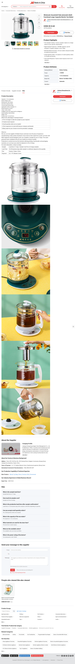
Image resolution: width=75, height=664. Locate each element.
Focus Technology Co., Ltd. (27, 660)
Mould (11, 474)
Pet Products (40, 614)
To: (9, 554)
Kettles (14, 634)
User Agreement (45, 660)
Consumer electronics (60, 614)
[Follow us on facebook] (62, 655)
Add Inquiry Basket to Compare (22, 48)
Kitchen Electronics (21, 10)
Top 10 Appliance (23, 648)
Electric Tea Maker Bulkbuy (36, 648)
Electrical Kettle (6, 634)
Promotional (33, 474)
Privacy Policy (60, 660)
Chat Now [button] (67, 32)
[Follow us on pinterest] (70, 655)
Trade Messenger (24, 655)
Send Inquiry (51, 32)
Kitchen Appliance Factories (41, 641)
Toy (14, 474)
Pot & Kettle (21, 634)
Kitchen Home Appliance (24, 645)
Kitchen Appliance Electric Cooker (40, 645)
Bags (17, 474)
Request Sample (68, 36)
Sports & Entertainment (61, 616)
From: (8, 550)
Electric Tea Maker (32, 10)
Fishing (21, 614)
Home (2, 10)
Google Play (14, 655)
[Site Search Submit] (54, 6)
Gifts (28, 474)
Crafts (57, 619)
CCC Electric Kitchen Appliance (9, 648)
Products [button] (15, 6)
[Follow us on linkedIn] (73, 655)
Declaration (53, 660)
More (2, 651)
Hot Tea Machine (31, 634)
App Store (5, 655)
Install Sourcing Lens (38, 655)
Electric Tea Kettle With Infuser (60, 634)
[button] (2, 2)
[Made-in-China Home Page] (37, 2)
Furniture (24, 474)
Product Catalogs (22, 611)
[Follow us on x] (64, 655)
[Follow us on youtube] (68, 655)
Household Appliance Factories (25, 641)
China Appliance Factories (8, 641)
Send (12, 570)
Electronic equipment (24, 616)
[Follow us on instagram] (66, 655)
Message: (7, 557)
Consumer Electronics (11, 10)
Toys (20, 619)
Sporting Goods (5, 614)
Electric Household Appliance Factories (59, 641)
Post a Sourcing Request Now (17, 572)
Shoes (20, 474)
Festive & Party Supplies (6, 616)
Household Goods (5, 619)
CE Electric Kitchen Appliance (9, 645)
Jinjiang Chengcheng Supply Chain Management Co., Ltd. (60, 19)
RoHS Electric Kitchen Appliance (58, 645)
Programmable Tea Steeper (44, 634)
